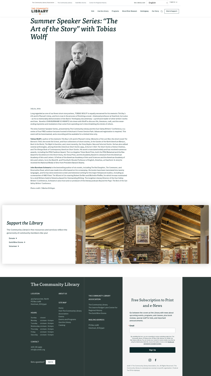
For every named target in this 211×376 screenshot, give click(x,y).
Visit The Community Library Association (70, 312)
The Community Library (65, 3)
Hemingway (144, 11)
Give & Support (171, 11)
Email (132, 326)
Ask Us (50, 362)
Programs (115, 11)
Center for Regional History (97, 3)
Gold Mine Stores (80, 3)
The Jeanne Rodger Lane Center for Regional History (103, 309)
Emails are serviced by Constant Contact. (159, 343)
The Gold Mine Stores (97, 313)
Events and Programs (67, 319)
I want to (172, 2)
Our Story (155, 11)
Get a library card (139, 3)
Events (61, 317)
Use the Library (102, 11)
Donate (12, 238)
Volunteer (13, 246)
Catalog (62, 325)
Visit (92, 11)
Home (61, 308)
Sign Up (152, 350)
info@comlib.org (38, 350)
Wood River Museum (129, 11)
